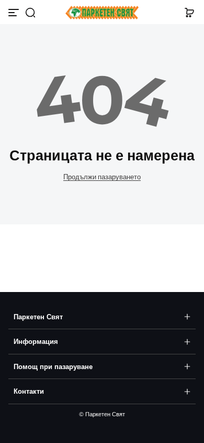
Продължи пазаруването (102, 177)
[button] (30, 12)
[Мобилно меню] (14, 12)
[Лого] (102, 13)
